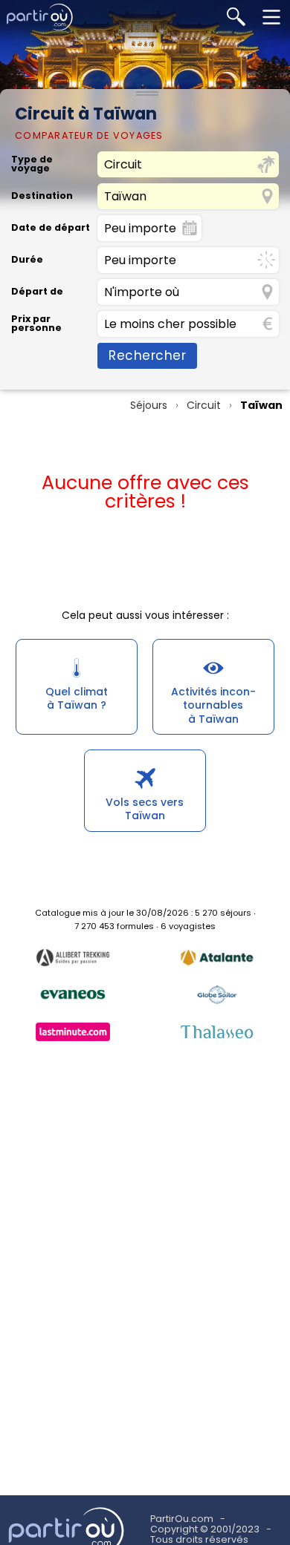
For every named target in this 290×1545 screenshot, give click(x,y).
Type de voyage (32, 164)
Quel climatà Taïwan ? (76, 698)
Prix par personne (36, 324)
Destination (42, 196)
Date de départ (50, 228)
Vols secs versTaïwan (145, 809)
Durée (27, 260)
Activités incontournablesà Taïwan (213, 705)
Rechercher (147, 355)
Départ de (37, 292)
